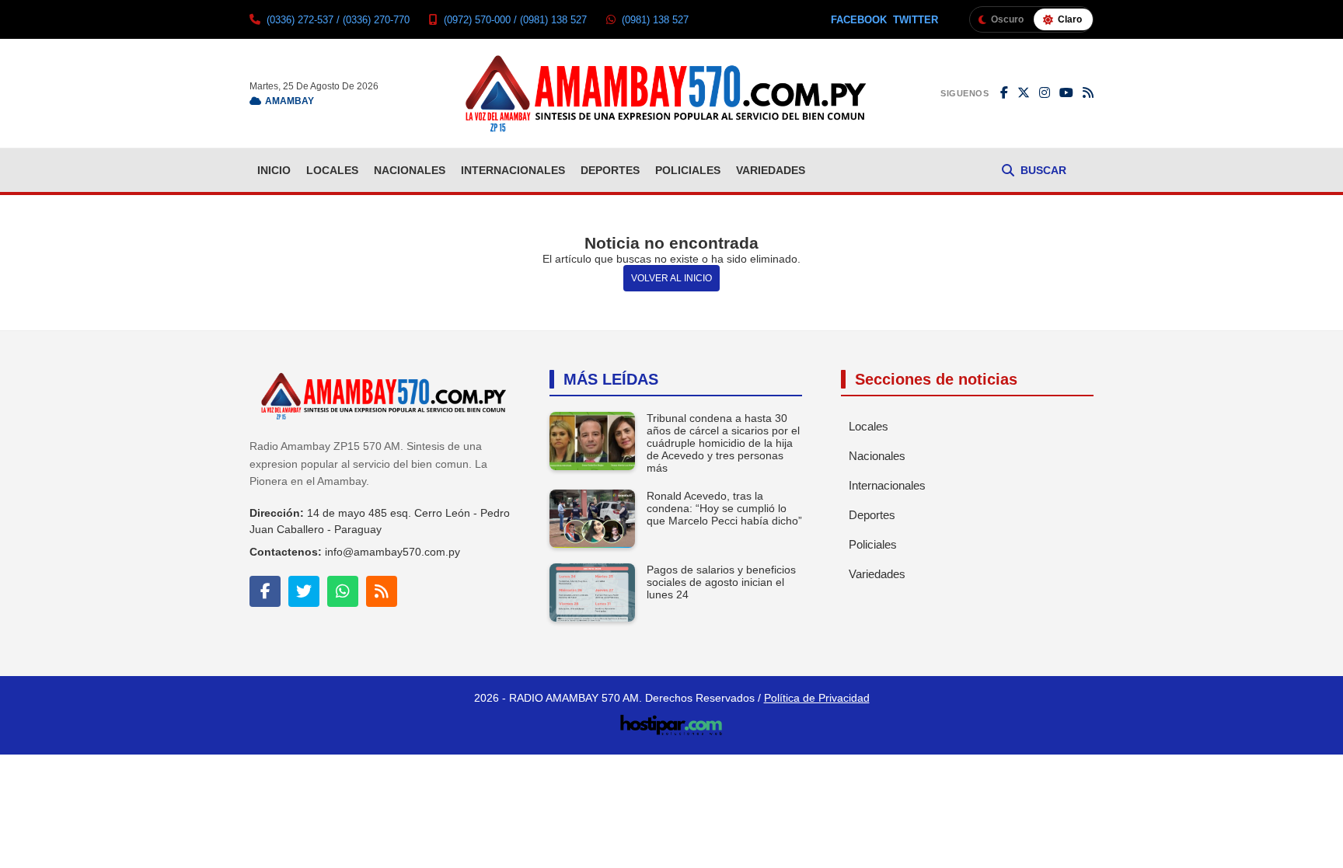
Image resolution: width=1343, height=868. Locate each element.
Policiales (687, 170)
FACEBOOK (859, 20)
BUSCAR (1043, 170)
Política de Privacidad (817, 698)
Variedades (770, 170)
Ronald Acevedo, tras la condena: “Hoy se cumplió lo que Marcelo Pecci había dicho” (724, 508)
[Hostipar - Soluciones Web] (671, 720)
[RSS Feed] (1088, 93)
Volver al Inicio (671, 278)
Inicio (274, 170)
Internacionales (513, 170)
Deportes (610, 170)
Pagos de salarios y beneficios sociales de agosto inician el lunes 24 (721, 582)
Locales (332, 170)
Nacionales (409, 170)
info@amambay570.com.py (392, 552)
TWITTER (915, 20)
